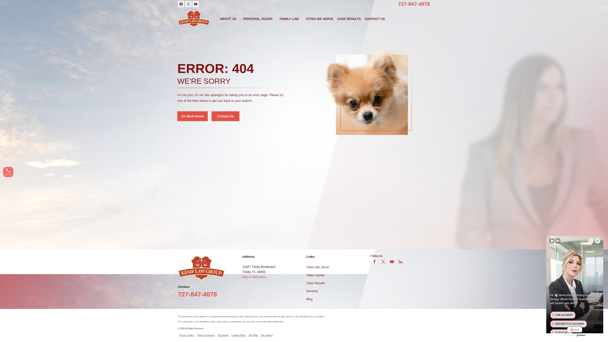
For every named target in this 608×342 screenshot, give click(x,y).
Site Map (253, 335)
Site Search (267, 335)
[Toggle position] (590, 240)
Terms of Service (206, 335)
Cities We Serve (319, 19)
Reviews (312, 291)
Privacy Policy (186, 335)
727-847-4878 (414, 4)
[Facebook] (181, 4)
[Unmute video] (551, 240)
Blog (309, 299)
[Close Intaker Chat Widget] (597, 240)
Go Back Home (192, 116)
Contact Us (225, 116)
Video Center (315, 275)
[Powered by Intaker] (581, 335)
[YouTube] (196, 4)
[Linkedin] (400, 262)
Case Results (349, 19)
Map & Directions (254, 277)
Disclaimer (223, 335)
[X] (188, 4)
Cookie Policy (238, 335)
